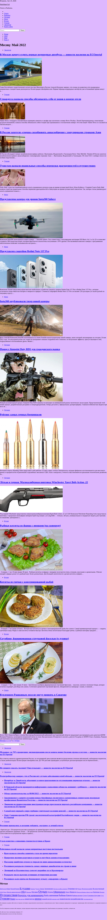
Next (17, 741)
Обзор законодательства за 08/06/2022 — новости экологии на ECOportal (37, 793)
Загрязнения (49, 889)
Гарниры (33, 888)
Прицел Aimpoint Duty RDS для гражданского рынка (30, 349)
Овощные (28, 892)
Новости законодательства (14, 892)
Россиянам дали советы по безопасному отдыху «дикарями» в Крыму (36, 879)
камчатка (54, 899)
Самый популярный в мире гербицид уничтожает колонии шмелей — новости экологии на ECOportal (51, 811)
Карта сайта (8, 27)
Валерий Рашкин (15, 889)
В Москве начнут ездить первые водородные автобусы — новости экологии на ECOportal (51, 54)
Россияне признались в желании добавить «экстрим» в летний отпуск (31, 825)
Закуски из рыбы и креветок (60, 888)
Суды (102, 895)
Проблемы (96, 892)
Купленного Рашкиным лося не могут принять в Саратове (33, 694)
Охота (6, 13)
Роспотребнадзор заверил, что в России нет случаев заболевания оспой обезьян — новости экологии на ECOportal (52, 776)
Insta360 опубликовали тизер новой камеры (24, 301)
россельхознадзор (88, 899)
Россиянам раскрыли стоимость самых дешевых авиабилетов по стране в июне (40, 866)
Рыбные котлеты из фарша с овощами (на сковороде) (30, 525)
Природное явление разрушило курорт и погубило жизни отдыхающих (36, 858)
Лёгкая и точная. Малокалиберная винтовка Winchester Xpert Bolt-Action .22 (44, 482)
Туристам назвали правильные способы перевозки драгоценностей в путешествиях (48, 165)
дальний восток (47, 899)
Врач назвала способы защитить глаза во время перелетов (30, 853)
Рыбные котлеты (77, 895)
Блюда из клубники (5, 889)
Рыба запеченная (51, 895)
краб (58, 899)
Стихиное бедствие (94, 895)
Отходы (50, 892)
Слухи (85, 895)
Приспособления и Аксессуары (85, 892)
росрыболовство (77, 899)
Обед (23, 891)
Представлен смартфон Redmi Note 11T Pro (24, 251)
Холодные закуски (20, 899)
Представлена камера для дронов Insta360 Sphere (28, 199)
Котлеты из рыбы (87, 889)
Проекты (102, 892)
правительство (65, 899)
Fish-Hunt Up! (5, 4)
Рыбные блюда (65, 895)
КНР (76, 888)
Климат (80, 888)
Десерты (37, 888)
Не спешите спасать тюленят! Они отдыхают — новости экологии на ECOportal (36, 768)
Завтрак (42, 889)
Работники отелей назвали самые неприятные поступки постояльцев (31, 849)
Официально (59, 892)
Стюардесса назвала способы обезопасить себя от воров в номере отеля (40, 99)
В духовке (25, 888)
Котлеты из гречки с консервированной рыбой (26, 582)
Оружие (7, 17)
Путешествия (8, 895)
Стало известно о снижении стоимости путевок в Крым (25, 841)
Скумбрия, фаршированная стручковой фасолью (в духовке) (34, 638)
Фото (6, 19)
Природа (73, 892)
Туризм (6, 23)
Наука (4, 892)
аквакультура (29, 899)
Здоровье (71, 889)
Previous (3, 741)
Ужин (12, 899)
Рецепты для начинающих (31, 895)
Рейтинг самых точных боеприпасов (21, 414)
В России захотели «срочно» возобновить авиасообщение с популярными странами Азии (50, 132)
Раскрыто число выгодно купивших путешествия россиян (30, 875)
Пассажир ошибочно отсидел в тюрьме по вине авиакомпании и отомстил (38, 862)
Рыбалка (7, 15)
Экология (7, 25)
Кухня (6, 21)
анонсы (38, 899)
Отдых (42, 891)
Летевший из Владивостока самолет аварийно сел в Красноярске (33, 870)
